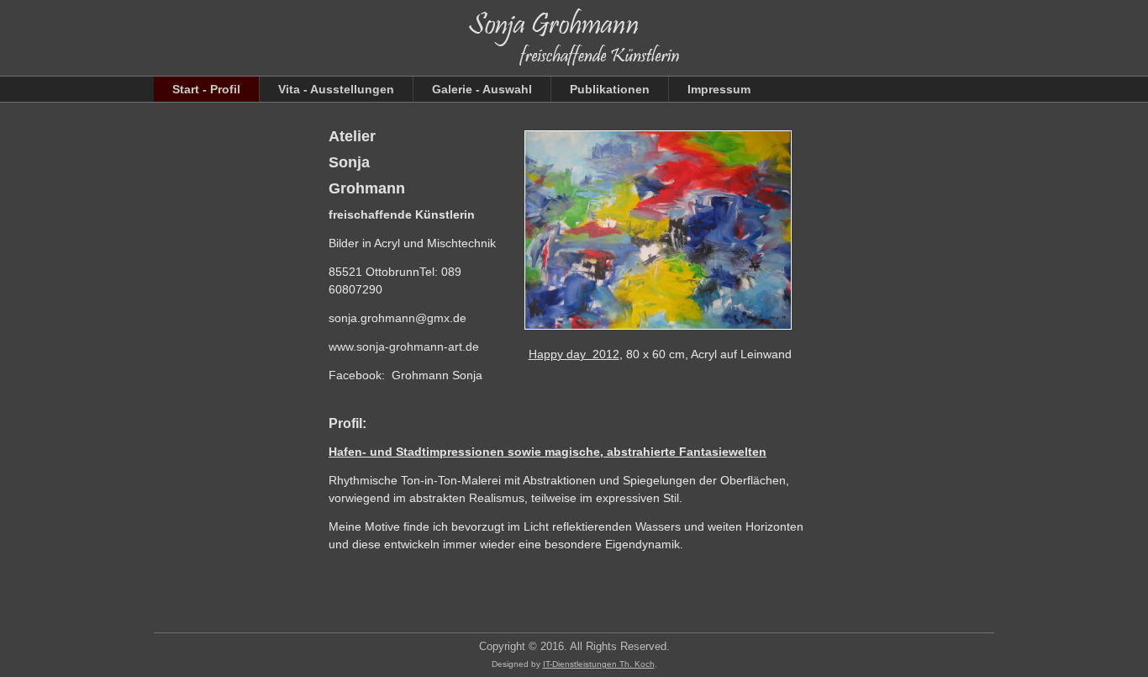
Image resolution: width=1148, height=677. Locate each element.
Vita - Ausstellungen (336, 89)
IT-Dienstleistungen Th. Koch (599, 664)
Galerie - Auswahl (482, 89)
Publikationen (610, 89)
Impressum (718, 89)
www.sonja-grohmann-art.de (404, 346)
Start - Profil (206, 89)
